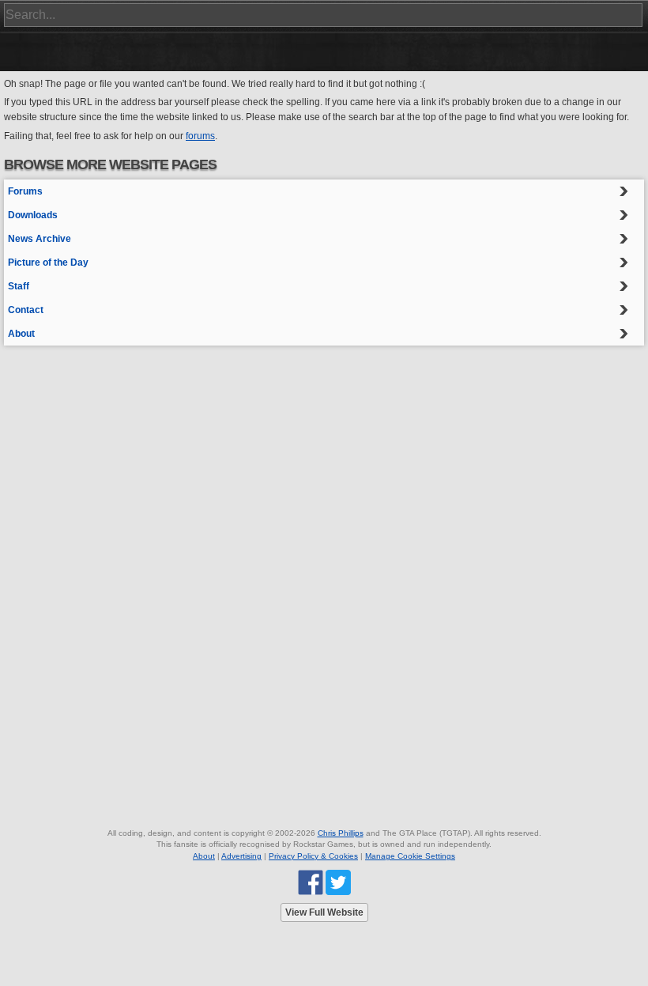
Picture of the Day (48, 262)
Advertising (241, 856)
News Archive (39, 238)
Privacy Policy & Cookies (313, 856)
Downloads (33, 215)
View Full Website (324, 912)
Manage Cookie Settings (410, 856)
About (21, 333)
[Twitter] (338, 882)
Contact (25, 309)
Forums (25, 191)
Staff (18, 286)
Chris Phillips (341, 833)
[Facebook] (310, 882)
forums (200, 136)
